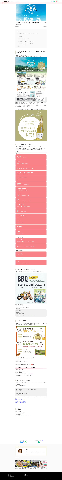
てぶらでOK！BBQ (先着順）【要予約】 (23, 38)
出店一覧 (20, 36)
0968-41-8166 (19, 312)
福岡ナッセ (9, 474)
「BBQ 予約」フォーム (33, 315)
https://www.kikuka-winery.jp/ (26, 415)
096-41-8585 (18, 414)
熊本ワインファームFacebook (20, 402)
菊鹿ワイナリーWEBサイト (20, 399)
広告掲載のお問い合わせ (27, 475)
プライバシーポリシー (11, 476)
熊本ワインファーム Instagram (20, 401)
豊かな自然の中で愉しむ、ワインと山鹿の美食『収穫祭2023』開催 (27, 33)
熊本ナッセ (9, 475)
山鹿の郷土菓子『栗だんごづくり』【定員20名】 (26, 41)
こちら (25, 385)
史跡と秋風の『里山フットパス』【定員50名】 (26, 43)
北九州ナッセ (26, 474)
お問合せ (18, 46)
